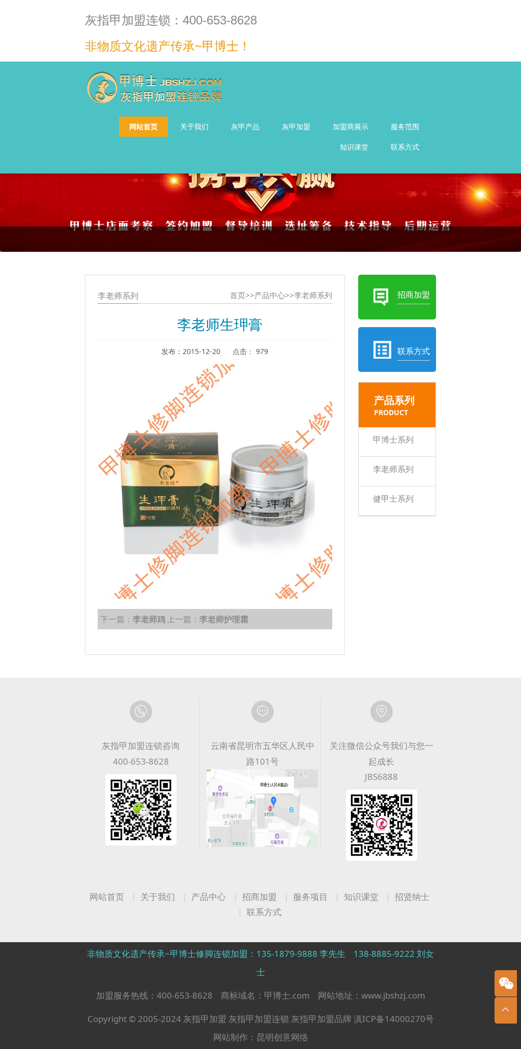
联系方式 (405, 147)
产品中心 (269, 295)
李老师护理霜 (223, 619)
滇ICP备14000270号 (394, 1019)
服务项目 (310, 896)
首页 (237, 295)
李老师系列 (313, 295)
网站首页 (143, 126)
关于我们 (194, 126)
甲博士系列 (393, 439)
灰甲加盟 (296, 126)
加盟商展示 (350, 126)
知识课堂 (354, 147)
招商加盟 (259, 896)
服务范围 (405, 126)
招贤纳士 (412, 896)
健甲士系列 (393, 498)
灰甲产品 (245, 126)
